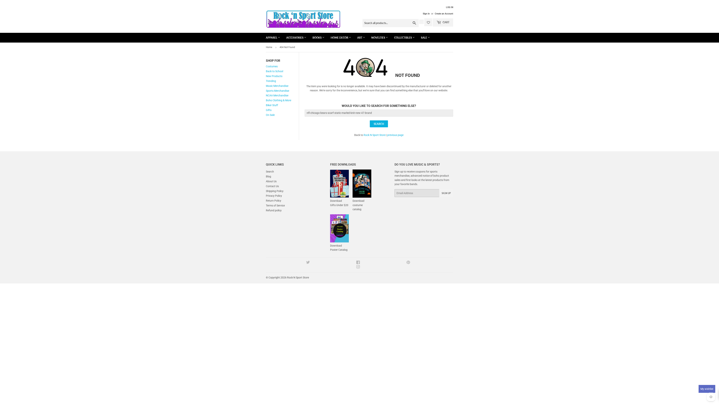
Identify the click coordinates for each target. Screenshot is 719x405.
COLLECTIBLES (403, 37)
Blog (268, 176)
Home (269, 47)
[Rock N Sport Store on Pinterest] (408, 262)
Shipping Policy (274, 191)
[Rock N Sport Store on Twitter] (308, 262)
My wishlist (706, 388)
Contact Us (272, 186)
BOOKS (317, 37)
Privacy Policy (274, 195)
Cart (445, 22)
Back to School (274, 71)
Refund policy (274, 210)
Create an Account (444, 13)
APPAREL (272, 37)
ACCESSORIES (295, 37)
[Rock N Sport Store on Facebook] (358, 262)
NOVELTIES (378, 37)
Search (270, 171)
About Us (271, 181)
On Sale (270, 114)
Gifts (268, 110)
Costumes (272, 66)
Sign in (426, 13)
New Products (274, 76)
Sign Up (446, 193)
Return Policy (273, 200)
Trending (271, 81)
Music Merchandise (277, 85)
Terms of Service (275, 205)
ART (360, 37)
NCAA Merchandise (277, 95)
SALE (424, 37)
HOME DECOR (340, 37)
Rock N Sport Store (375, 135)
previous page (395, 135)
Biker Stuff (272, 105)
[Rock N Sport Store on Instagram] (358, 267)
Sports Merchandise (277, 90)
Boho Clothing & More (278, 100)
